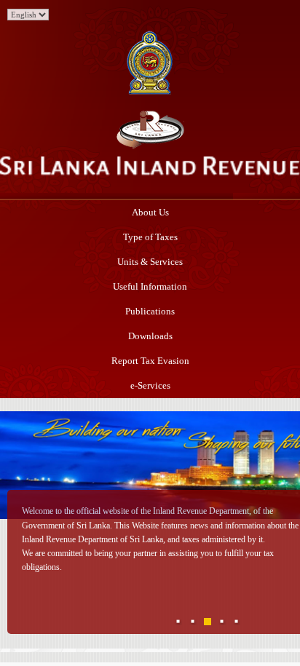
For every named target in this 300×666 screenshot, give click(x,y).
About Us (150, 212)
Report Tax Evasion (150, 360)
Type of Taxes (150, 236)
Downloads (150, 335)
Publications (150, 311)
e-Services (150, 385)
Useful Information (150, 286)
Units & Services (150, 261)
